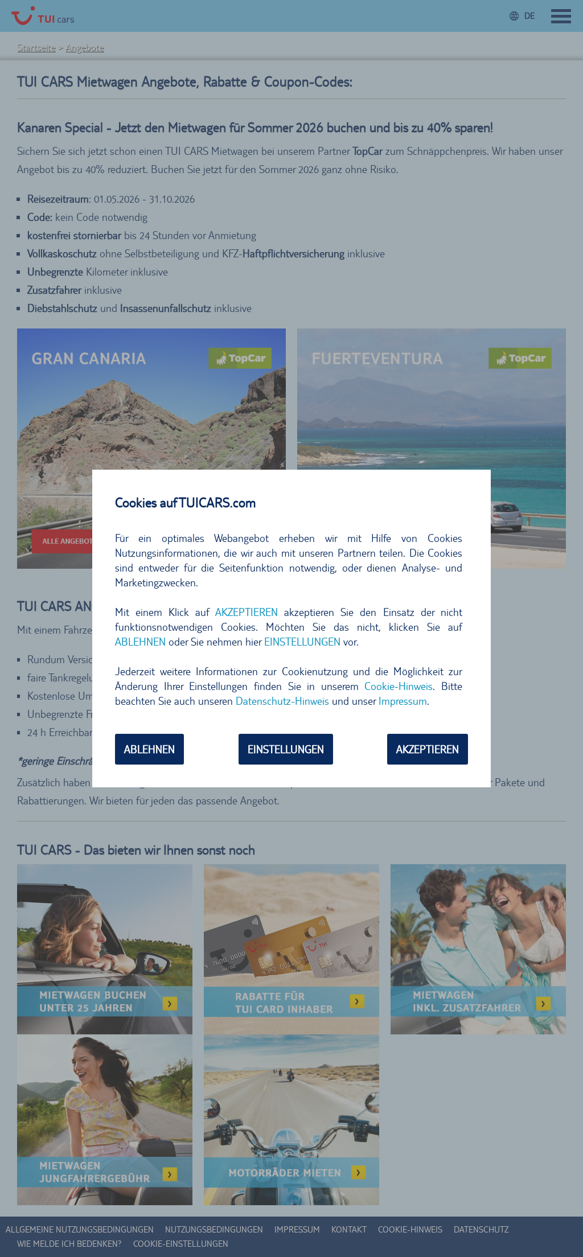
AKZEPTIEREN (427, 749)
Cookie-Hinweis (398, 686)
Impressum (403, 701)
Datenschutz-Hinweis (282, 701)
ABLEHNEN (149, 749)
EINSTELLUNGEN (286, 749)
